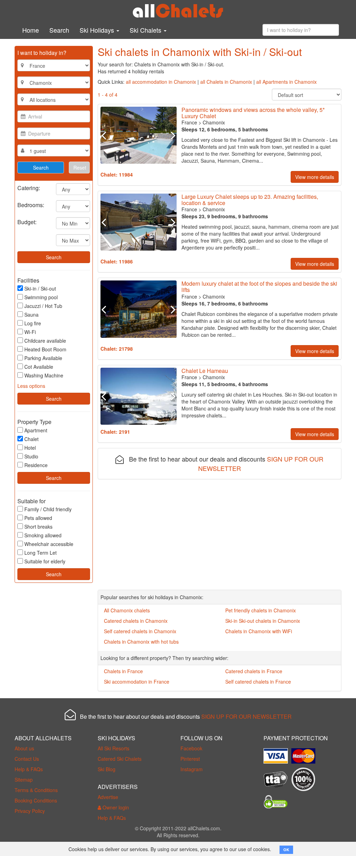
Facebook (191, 748)
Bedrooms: (30, 204)
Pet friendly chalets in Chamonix (260, 610)
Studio (31, 456)
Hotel (30, 447)
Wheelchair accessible (48, 543)
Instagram (191, 769)
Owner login (115, 807)
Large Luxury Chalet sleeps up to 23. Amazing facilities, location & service (249, 200)
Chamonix (214, 122)
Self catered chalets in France (258, 681)
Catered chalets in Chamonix (136, 620)
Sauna (31, 314)
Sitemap (24, 779)
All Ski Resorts (113, 748)
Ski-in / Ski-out (40, 288)
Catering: (28, 187)
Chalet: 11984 (116, 174)
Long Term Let (40, 552)
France (189, 122)
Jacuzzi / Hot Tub (43, 305)
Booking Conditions (36, 800)
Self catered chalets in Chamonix (140, 631)
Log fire (32, 323)
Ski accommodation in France (136, 681)
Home (30, 29)
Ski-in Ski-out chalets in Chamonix (262, 620)
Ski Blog (106, 769)
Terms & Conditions (36, 789)
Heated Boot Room (45, 349)
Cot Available (38, 366)
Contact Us (27, 758)
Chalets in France (123, 671)
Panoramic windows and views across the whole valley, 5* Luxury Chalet (253, 113)
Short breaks (38, 526)
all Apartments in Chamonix (286, 81)
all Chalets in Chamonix (226, 81)
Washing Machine (43, 375)
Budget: (27, 221)
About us (24, 748)
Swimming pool (41, 297)
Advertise (108, 796)
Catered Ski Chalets (119, 758)
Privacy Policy (30, 810)
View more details (314, 176)
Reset (79, 167)
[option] (138, 135)
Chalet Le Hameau (204, 371)
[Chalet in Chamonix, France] (138, 135)
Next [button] (171, 135)
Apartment (35, 430)
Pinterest (190, 758)
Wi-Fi (30, 331)
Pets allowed (38, 517)
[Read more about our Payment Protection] (277, 753)
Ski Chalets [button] (146, 29)
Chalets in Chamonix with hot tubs (141, 641)
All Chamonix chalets (127, 610)
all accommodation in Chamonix (161, 81)
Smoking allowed (43, 535)
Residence (36, 465)
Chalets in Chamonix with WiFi (258, 631)
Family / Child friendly (48, 509)
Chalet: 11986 (116, 261)
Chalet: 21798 (116, 348)
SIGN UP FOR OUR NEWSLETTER (246, 716)
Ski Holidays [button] (98, 29)
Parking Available (43, 357)
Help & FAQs (29, 769)
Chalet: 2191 (115, 431)
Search (59, 29)
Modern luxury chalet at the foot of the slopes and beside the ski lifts (259, 286)
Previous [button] (106, 135)
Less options (31, 385)
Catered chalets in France (253, 671)
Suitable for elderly (44, 561)
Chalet (31, 438)
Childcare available (45, 340)
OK (286, 849)
